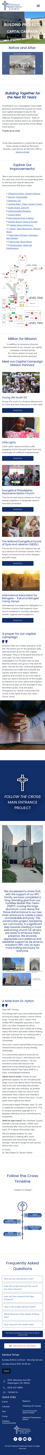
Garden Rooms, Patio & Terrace (22, 221)
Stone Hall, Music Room (20, 241)
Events (5, 1401)
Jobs (4, 1411)
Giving (4, 1416)
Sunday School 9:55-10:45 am (16, 1364)
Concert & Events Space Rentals (29, 1412)
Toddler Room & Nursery (21, 225)
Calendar (6, 1406)
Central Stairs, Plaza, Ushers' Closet (25, 204)
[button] (4, 66)
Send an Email (22, 152)
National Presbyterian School (31, 1418)
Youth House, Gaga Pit (18, 207)
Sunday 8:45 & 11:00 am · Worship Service (22, 1360)
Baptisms (26, 1401)
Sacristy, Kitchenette (17, 197)
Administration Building (19, 211)
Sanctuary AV (14, 200)
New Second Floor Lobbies (21, 218)
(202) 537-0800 (15, 1387)
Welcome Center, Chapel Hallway (24, 193)
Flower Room (14, 214)
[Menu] (38, 6)
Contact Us (13, 1392)
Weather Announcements (9, 1422)
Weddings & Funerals (31, 1406)
